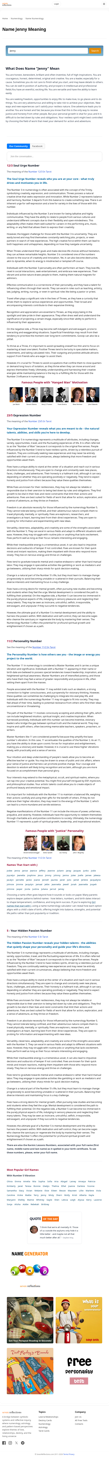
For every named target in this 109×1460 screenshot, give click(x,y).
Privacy (71, 1454)
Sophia (41, 1181)
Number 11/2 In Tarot (43, 647)
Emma (18, 1181)
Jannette (20, 879)
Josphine (31, 875)
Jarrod (53, 889)
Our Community (18, 146)
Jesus (40, 875)
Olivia (9, 1181)
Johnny (57, 875)
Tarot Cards (44, 1430)
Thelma (55, 1186)
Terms (65, 1454)
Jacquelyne (95, 879)
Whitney (40, 1199)
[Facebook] (4, 1443)
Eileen (54, 1190)
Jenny (43, 1195)
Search (95, 50)
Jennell (45, 879)
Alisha (17, 1204)
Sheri (56, 1199)
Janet (62, 879)
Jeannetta (56, 884)
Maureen (72, 1190)
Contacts (79, 1424)
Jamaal (39, 884)
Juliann (60, 870)
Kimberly (11, 1186)
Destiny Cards (45, 1420)
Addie (25, 1204)
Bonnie (36, 1186)
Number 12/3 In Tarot (40, 171)
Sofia (49, 1181)
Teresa (28, 1186)
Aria (56, 1181)
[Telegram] (22, 1443)
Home (5, 18)
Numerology (17, 18)
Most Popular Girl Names (23, 1169)
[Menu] (104, 4)
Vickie (20, 1195)
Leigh (73, 1199)
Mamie (30, 1199)
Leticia (65, 1199)
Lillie (81, 1190)
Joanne (71, 1186)
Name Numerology (35, 18)
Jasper (19, 889)
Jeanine (51, 870)
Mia (34, 1181)
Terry (36, 1195)
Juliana (44, 889)
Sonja (9, 1204)
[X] (16, 1443)
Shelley (21, 1199)
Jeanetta (21, 875)
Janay (68, 870)
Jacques (77, 870)
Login (56, 4)
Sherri (59, 1195)
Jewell (66, 884)
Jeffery (42, 870)
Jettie (47, 884)
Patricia (91, 1181)
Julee (73, 875)
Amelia (26, 1181)
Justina (35, 889)
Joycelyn (11, 875)
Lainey (73, 1181)
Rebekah (35, 1204)
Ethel (63, 1186)
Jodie (93, 870)
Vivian (29, 1190)
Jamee (88, 875)
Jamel (76, 879)
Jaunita (54, 879)
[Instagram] (10, 1443)
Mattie (28, 1195)
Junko (86, 870)
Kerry (89, 1199)
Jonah (73, 884)
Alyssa (81, 1199)
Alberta (82, 1195)
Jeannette (83, 884)
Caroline (11, 1195)
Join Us (78, 1416)
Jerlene (84, 879)
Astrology (43, 1427)
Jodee (9, 870)
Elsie (47, 1190)
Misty (51, 1195)
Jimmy (48, 875)
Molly (67, 1195)
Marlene (90, 1190)
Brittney (45, 1204)
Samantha (12, 1190)
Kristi (74, 1195)
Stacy (21, 1190)
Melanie (38, 1190)
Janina (66, 875)
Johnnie (10, 889)
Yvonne (90, 1186)
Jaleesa (97, 875)
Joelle (80, 875)
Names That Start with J (22, 864)
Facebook (37, 146)
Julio (69, 879)
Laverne (98, 1199)
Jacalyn (10, 879)
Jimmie (19, 884)
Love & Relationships (48, 1416)
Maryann (11, 1199)
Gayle (49, 1199)
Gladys (46, 1186)
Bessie (62, 1190)
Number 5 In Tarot (38, 936)
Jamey (61, 889)
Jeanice (33, 870)
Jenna (17, 870)
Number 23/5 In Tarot (40, 421)
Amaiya (82, 1181)
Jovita (27, 889)
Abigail (64, 1181)
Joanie (37, 879)
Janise (25, 870)
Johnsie (10, 884)
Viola (98, 1190)
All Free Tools (81, 1420)
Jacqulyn (29, 884)
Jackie (29, 879)
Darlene (81, 1186)
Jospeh (93, 884)
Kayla (91, 1195)
